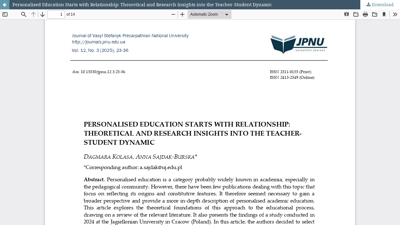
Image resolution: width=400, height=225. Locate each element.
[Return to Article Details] (4, 4)
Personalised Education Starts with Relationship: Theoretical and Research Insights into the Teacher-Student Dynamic (142, 5)
